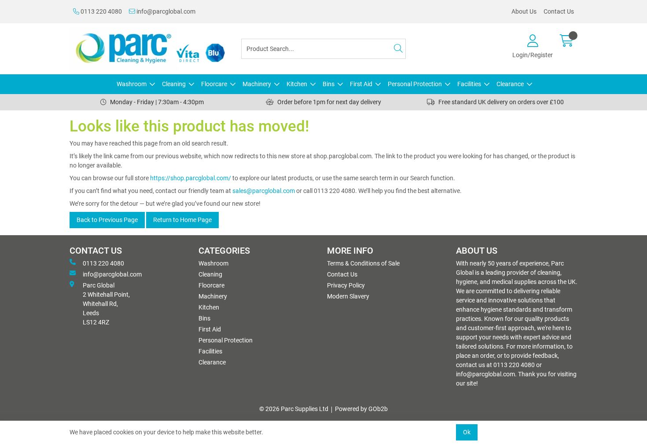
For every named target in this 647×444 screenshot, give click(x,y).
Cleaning (174, 83)
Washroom (132, 83)
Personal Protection (415, 83)
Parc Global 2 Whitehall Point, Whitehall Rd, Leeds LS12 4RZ (106, 304)
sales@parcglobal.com (263, 190)
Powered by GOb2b (361, 408)
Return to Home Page (182, 219)
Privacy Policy (346, 285)
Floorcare (214, 83)
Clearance (510, 83)
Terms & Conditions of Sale (363, 263)
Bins (329, 83)
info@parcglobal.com (165, 11)
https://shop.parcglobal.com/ (190, 178)
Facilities (469, 83)
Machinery (257, 83)
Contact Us (559, 11)
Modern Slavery (348, 296)
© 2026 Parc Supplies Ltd (293, 408)
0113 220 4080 (100, 11)
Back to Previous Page (107, 219)
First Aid (361, 83)
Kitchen (297, 83)
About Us (524, 11)
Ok (467, 432)
